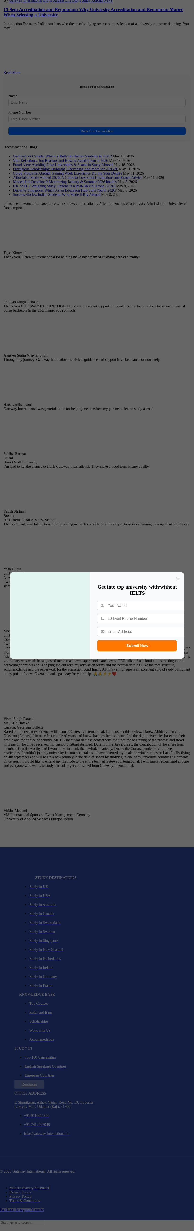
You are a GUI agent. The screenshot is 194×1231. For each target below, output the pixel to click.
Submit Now (137, 646)
